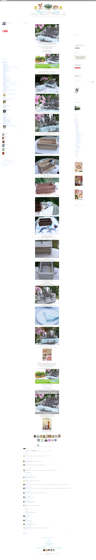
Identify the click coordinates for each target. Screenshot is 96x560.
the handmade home (5, 114)
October (77, 126)
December (77, 124)
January (77, 153)
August (77, 128)
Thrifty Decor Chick (5, 125)
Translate (79, 76)
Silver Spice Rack (6, 133)
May (76, 149)
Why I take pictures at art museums (6, 71)
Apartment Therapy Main (6, 66)
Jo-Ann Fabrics (35, 451)
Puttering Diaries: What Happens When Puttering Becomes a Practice (9, 89)
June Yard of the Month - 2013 (79, 138)
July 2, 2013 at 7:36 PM (28, 529)
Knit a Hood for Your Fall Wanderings (6, 75)
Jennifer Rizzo (4, 116)
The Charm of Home (5, 100)
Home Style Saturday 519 (5, 62)
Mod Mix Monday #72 (6, 152)
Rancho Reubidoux (5, 68)
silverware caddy (50, 451)
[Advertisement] (48, 19)
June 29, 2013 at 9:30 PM (28, 521)
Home (47, 532)
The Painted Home (78, 141)
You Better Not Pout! (5, 73)
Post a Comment (25, 531)
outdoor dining (46, 451)
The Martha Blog (5, 79)
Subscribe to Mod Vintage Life (79, 45)
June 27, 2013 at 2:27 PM (28, 485)
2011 (76, 155)
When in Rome (5, 140)
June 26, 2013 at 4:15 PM (28, 462)
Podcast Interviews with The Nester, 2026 (7, 119)
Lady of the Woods (27, 500)
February (77, 152)
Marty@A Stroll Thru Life (27, 487)
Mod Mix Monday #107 (78, 135)
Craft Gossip (4, 75)
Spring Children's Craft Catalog (46, 46)
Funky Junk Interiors (5, 64)
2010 (76, 156)
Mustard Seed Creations (5, 70)
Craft (30, 451)
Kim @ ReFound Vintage (27, 460)
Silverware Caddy (78, 133)
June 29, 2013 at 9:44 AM (28, 517)
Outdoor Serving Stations (78, 142)
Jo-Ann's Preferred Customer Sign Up (47, 388)
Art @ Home (4, 93)
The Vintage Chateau (27, 496)
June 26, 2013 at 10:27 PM (28, 474)
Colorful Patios (77, 132)
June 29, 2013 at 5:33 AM (28, 509)
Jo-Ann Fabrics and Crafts (41, 43)
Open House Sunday (78, 131)
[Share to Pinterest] (35, 450)
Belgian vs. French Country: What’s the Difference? (7, 123)
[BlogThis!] (33, 450)
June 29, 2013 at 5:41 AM (28, 513)
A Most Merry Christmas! (6, 144)
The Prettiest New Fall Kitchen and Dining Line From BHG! (11, 125)
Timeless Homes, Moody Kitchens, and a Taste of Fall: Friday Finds (9, 82)
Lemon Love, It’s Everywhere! (6, 87)
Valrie (25, 504)
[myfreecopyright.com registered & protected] (7, 163)
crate (32, 451)
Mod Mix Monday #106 (78, 139)
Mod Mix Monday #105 (78, 143)
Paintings (77, 145)
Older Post (70, 532)
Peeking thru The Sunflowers (6, 109)
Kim (25, 479)
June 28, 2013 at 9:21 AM (28, 502)
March (76, 151)
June (76, 130)
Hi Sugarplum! (4, 77)
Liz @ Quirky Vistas (27, 491)
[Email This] (32, 450)
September (77, 127)
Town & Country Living (5, 81)
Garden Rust (77, 144)
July (76, 129)
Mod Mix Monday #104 (78, 146)
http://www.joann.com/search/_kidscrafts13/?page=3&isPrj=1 (47, 52)
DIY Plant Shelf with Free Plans (6, 91)
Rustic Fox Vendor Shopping (8, 105)
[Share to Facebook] (34, 450)
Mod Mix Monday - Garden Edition (79, 134)
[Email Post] (31, 450)
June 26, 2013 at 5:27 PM (28, 467)
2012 (76, 154)
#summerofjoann (27, 451)
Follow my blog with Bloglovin (5, 165)
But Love (5, 148)
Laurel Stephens (26, 483)
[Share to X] (34, 450)
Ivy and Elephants (27, 469)
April (76, 150)
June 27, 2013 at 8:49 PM (28, 494)
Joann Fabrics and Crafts (40, 451)
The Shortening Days (8, 100)
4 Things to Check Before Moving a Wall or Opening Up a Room (9, 98)
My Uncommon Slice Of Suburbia (6, 120)
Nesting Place (4, 118)
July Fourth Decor (78, 137)
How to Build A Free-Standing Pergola (6, 121)
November (77, 125)
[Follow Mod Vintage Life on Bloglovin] (78, 65)
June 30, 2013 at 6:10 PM (28, 525)
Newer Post (24, 532)
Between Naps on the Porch (6, 86)
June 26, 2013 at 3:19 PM (28, 458)
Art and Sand (26, 519)
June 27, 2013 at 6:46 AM (28, 481)
